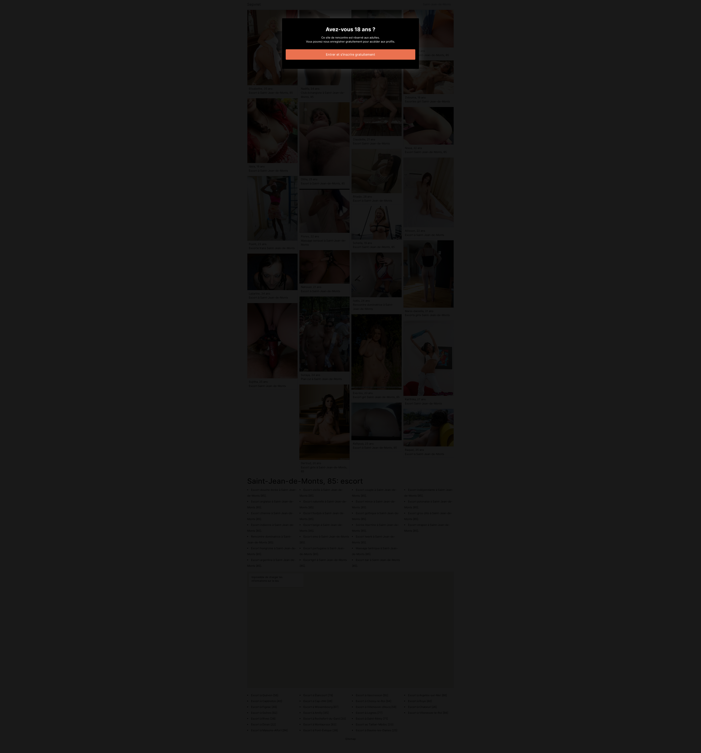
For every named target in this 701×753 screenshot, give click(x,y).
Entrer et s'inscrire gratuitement (350, 54)
